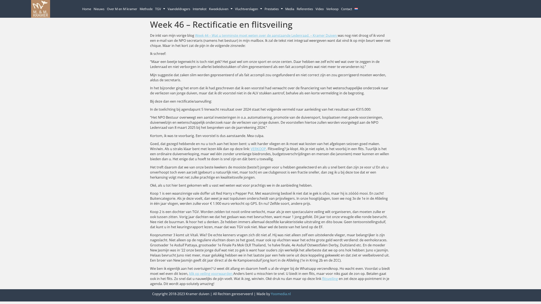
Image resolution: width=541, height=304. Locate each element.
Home (86, 9)
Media (289, 9)
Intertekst (199, 9)
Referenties (305, 9)
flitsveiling (330, 278)
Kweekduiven (218, 9)
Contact (346, 9)
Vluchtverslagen (246, 9)
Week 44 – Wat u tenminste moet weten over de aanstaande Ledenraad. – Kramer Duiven (266, 35)
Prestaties (272, 9)
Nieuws (99, 9)
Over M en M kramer (122, 9)
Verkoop (332, 9)
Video (320, 9)
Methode (146, 9)
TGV (158, 9)
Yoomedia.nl (281, 294)
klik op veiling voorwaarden (211, 273)
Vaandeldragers (179, 9)
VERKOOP (258, 149)
